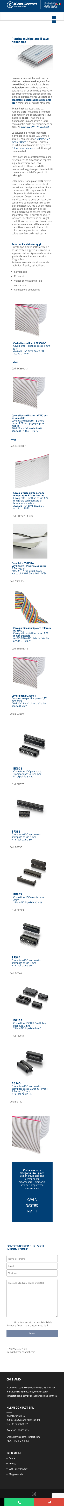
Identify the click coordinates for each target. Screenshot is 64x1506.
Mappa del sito (16, 1474)
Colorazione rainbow (22, 148)
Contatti (13, 1458)
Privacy (12, 1463)
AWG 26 (35, 127)
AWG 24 (25, 127)
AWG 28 (44, 127)
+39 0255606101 (19, 1424)
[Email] (49, 1502)
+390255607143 (20, 1430)
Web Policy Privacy (18, 1469)
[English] (56, 4)
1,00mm (39, 139)
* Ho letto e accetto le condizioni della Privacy (29, 1323)
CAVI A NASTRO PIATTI (32, 1205)
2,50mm (21, 142)
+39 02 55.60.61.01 (16, 1349)
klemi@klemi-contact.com (20, 1352)
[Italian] (59, 4)
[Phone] (19, 1502)
